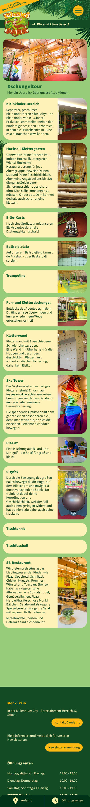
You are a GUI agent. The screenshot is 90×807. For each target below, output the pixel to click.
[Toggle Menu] (78, 10)
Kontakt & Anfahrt (67, 722)
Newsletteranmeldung (64, 747)
